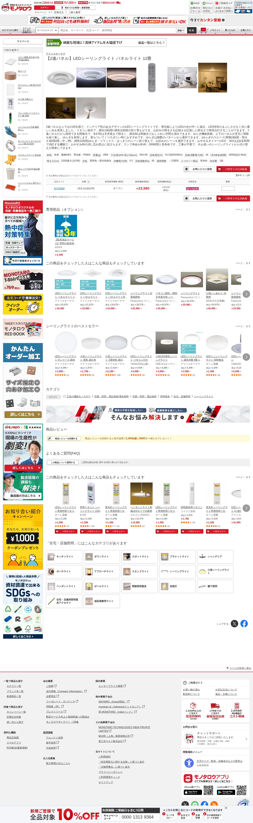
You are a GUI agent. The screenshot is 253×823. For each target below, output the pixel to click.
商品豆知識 (13, 737)
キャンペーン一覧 (16, 711)
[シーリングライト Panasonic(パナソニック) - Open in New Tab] (192, 279)
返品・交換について (226, 694)
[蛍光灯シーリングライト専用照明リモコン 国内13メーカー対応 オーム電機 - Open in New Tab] (217, 494)
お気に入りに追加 (202, 169)
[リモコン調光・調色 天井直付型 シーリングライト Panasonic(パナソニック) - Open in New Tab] (167, 279)
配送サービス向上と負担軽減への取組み (67, 716)
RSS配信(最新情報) (17, 747)
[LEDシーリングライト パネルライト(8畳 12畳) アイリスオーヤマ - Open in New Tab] (116, 279)
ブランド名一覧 (15, 691)
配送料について (191, 694)
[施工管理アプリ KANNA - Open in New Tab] (23, 471)
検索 (191, 30)
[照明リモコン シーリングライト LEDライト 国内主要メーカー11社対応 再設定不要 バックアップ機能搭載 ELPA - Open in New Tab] (91, 494)
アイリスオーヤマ (55, 53)
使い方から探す (15, 722)
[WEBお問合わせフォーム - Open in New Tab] (195, 7)
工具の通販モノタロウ (78, 396)
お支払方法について (226, 689)
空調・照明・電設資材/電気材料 (111, 396)
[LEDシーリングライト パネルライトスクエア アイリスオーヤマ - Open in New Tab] (91, 279)
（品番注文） (27, 30)
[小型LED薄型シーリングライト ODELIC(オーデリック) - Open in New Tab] (167, 343)
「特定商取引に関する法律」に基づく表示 (121, 761)
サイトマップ (106, 782)
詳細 (180, 30)
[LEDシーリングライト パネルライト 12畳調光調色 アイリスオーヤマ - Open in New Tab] (66, 279)
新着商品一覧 (14, 696)
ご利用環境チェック (109, 777)
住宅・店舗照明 (182, 396)
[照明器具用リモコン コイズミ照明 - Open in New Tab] (192, 494)
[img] (17, 7)
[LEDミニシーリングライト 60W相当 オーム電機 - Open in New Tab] (217, 343)
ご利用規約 (105, 756)
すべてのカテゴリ (45, 30)
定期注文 (59, 12)
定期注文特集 (14, 717)
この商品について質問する (63, 462)
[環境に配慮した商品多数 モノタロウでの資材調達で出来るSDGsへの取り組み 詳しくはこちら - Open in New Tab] (23, 637)
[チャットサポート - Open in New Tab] (208, 7)
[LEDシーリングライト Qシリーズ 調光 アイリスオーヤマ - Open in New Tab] (66, 343)
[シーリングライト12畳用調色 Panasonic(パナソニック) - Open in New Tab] (141, 279)
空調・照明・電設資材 (144, 396)
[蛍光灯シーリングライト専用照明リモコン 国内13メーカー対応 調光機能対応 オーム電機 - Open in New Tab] (116, 494)
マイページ (40, 12)
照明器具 (165, 396)
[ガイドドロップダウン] (224, 10)
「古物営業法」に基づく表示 (114, 766)
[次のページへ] (246, 294)
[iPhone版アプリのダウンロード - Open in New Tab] (198, 790)
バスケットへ (68, 531)
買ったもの (230, 30)
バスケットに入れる (236, 169)
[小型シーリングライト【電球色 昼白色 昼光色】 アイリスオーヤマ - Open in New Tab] (116, 343)
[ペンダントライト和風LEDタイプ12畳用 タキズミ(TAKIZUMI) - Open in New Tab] (141, 494)
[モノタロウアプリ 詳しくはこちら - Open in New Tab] (215, 778)
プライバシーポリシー (111, 772)
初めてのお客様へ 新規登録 (77, 7)
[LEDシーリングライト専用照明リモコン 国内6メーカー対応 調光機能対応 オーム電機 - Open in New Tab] (167, 494)
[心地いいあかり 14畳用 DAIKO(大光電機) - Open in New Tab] (217, 279)
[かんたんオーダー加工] (23, 418)
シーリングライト (203, 396)
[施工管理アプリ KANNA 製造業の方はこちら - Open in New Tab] (23, 499)
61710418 (59, 188)
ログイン (45, 7)
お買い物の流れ (191, 689)
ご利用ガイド (195, 682)
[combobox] (117, 30)
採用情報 (48, 732)
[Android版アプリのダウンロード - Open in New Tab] (232, 790)
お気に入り (246, 30)
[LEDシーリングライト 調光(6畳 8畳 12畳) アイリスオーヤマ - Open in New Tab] (192, 343)
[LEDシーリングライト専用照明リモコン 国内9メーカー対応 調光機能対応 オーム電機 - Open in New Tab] (66, 494)
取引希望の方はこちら (58, 763)
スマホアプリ (14, 742)
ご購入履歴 (74, 12)
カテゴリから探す (10, 30)
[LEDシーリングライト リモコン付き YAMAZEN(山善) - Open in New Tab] (141, 343)
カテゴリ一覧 (14, 686)
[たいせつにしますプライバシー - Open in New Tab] (243, 805)
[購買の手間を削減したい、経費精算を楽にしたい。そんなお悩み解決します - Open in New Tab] (148, 414)
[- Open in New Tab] (193, 711)
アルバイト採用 (54, 737)
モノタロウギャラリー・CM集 (62, 722)
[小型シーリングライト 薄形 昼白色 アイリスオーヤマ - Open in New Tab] (91, 343)
